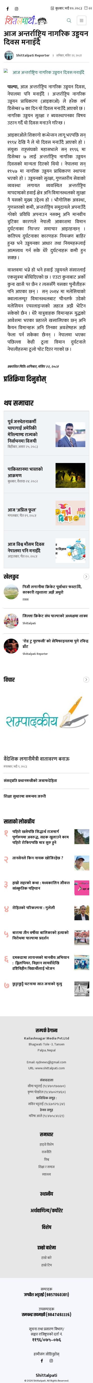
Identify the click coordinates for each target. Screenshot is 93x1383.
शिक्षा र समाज (46, 1167)
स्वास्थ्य (46, 1174)
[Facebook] (7, 9)
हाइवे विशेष (47, 1144)
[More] (86, 576)
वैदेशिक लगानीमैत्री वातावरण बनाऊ (36, 759)
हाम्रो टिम (46, 1265)
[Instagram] (16, 9)
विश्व (46, 1159)
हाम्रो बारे (46, 1258)
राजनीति (46, 1152)
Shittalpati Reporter (33, 55)
